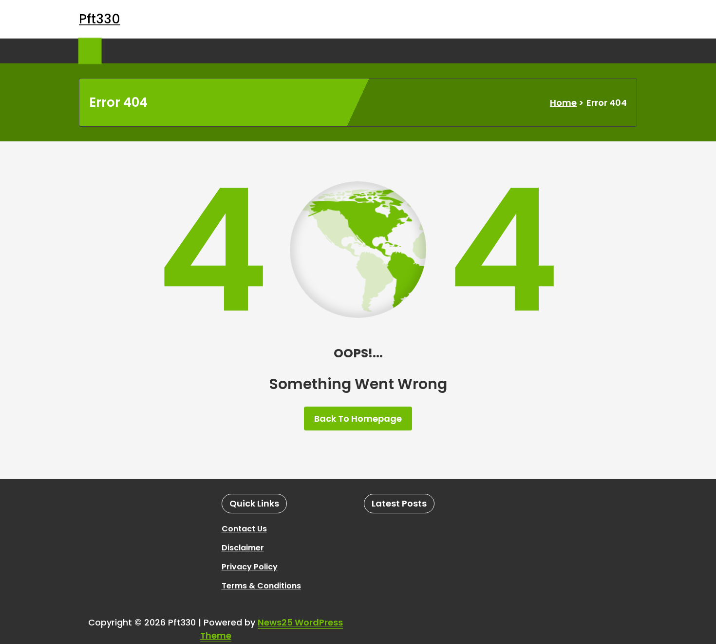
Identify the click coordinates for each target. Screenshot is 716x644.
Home (563, 103)
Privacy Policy (250, 566)
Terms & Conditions (261, 585)
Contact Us (244, 528)
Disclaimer (243, 547)
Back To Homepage (358, 418)
